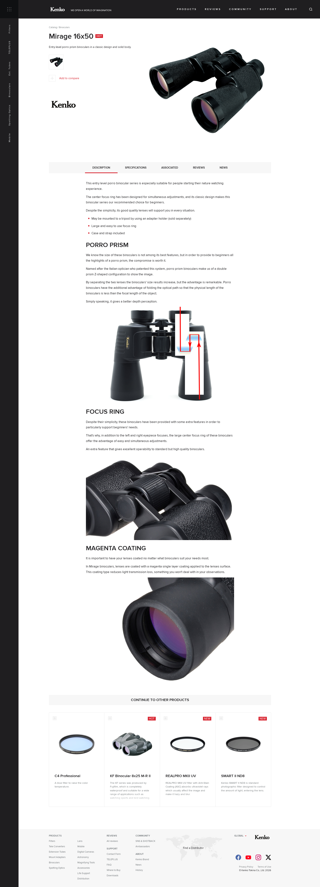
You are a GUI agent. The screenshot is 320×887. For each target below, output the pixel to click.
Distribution (83, 878)
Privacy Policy (246, 866)
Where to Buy (113, 870)
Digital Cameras (85, 851)
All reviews (112, 841)
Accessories (83, 867)
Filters (9, 28)
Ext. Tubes (9, 68)
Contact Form (114, 854)
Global (239, 835)
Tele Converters (57, 846)
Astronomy (83, 857)
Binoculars (9, 90)
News (138, 864)
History (139, 870)
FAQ (109, 864)
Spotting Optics (9, 115)
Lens (79, 841)
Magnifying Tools (86, 862)
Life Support (83, 873)
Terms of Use (264, 866)
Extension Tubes (57, 851)
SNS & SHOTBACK (145, 841)
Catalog (53, 27)
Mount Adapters (57, 857)
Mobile (9, 137)
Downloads (112, 875)
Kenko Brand (142, 859)
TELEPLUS (9, 47)
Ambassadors (143, 846)
